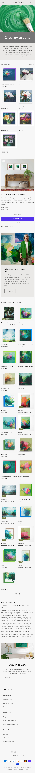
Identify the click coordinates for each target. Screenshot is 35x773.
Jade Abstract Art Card (7, 366)
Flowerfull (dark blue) (23, 106)
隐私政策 (10, 769)
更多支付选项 (17, 222)
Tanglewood (4, 322)
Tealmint (20, 322)
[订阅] (30, 678)
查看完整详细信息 (6, 226)
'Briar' (2, 149)
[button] (3, 2)
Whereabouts (5, 499)
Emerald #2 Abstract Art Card (25, 344)
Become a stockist (8, 741)
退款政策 (29, 767)
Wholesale (6, 738)
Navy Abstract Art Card (7, 84)
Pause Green (21, 543)
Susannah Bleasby (12, 767)
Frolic (2, 565)
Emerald (20, 432)
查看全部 (17, 594)
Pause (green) (21, 454)
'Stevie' (19, 128)
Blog (4, 717)
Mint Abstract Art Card (7, 432)
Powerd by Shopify (21, 767)
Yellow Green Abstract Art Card (24, 477)
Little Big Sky (4, 344)
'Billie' (2, 128)
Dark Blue (3, 106)
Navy (19, 84)
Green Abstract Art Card (24, 499)
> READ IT (10, 291)
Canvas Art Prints (8, 703)
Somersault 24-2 (5, 388)
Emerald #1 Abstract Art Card (25, 366)
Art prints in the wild (9, 720)
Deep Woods (21, 388)
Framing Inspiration (9, 707)
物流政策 (21, 769)
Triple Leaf (4, 454)
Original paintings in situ (10, 724)
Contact (5, 734)
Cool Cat (20, 521)
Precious (3, 587)
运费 (7, 209)
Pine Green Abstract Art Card (9, 476)
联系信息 (26, 769)
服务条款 (16, 769)
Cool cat (20, 565)
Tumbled (3, 410)
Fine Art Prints (7, 699)
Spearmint (20, 410)
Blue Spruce (4, 521)
